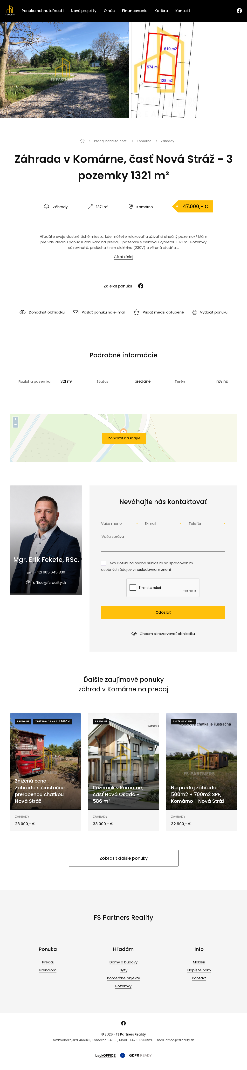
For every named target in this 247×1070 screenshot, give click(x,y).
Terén (180, 381)
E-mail (150, 523)
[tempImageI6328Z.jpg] (64, 70)
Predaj (48, 962)
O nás (109, 10)
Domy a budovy (123, 962)
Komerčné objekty (123, 978)
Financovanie (134, 10)
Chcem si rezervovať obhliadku (167, 633)
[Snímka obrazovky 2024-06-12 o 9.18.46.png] (165, 70)
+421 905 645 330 (49, 572)
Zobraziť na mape (124, 438)
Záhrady (167, 141)
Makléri (199, 962)
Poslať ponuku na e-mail (103, 312)
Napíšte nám (199, 970)
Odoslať (163, 612)
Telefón (195, 523)
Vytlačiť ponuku (213, 312)
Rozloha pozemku (34, 381)
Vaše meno (111, 523)
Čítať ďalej (123, 256)
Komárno (144, 141)
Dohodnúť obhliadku (47, 312)
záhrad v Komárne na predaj (123, 689)
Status (102, 381)
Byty (123, 970)
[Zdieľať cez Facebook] (138, 286)
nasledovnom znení (153, 569)
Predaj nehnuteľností (110, 141)
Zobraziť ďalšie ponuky (124, 858)
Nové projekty (83, 10)
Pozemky (123, 985)
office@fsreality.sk (49, 582)
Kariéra (161, 10)
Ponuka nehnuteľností (43, 10)
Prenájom (47, 970)
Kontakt (182, 10)
